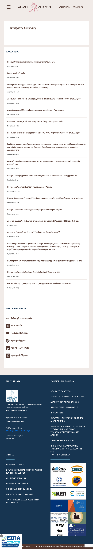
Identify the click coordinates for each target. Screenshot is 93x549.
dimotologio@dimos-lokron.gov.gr (18, 431)
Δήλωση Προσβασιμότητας (19, 494)
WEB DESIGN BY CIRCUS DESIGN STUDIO (73, 546)
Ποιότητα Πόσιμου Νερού (19, 489)
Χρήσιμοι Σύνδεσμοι (17, 484)
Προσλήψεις (56, 413)
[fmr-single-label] (59, 469)
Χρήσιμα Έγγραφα (15, 465)
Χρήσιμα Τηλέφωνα (16, 478)
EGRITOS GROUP (55, 546)
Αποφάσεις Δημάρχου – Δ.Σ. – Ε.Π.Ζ (67, 397)
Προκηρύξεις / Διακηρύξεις (64, 407)
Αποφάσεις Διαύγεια (60, 391)
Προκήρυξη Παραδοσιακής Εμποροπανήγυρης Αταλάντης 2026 (66, 449)
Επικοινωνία (64, 7)
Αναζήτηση (78, 7)
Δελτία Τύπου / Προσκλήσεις (64, 402)
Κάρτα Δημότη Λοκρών (62, 441)
